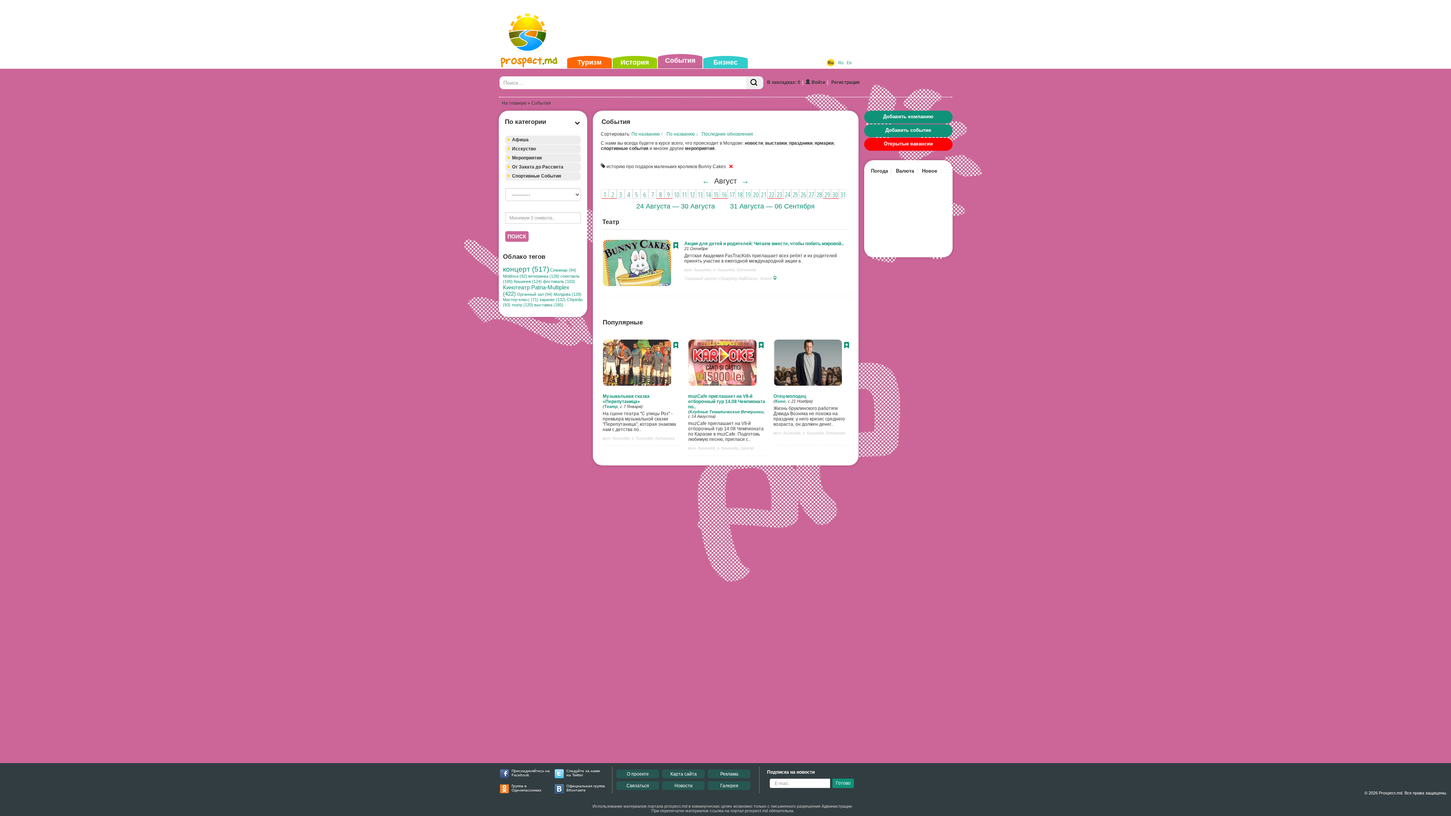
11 (684, 194)
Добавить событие (908, 130)
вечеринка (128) (543, 276)
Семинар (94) (563, 270)
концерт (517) (526, 269)
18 (740, 194)
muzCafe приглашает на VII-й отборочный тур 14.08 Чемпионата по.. (726, 402)
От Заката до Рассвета (537, 167)
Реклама (729, 774)
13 (700, 194)
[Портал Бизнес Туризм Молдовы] (529, 40)
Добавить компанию (908, 116)
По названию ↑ (647, 134)
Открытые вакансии (908, 144)
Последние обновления (727, 134)
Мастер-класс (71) (520, 299)
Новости (683, 785)
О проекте (638, 774)
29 (827, 194)
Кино (780, 401)
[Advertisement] (713, 28)
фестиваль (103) (559, 281)
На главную (514, 103)
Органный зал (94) (534, 294)
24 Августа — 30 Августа (675, 206)
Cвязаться (637, 785)
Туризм (589, 62)
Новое (929, 171)
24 (787, 194)
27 (811, 194)
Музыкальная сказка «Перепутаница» (626, 399)
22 (771, 194)
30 (835, 194)
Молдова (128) (568, 294)
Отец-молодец (789, 396)
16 (724, 194)
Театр (611, 406)
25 (795, 194)
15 (716, 194)
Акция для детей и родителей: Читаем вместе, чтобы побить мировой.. (763, 243)
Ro (840, 62)
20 (755, 194)
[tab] (543, 140)
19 (747, 194)
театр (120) (522, 305)
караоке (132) (553, 299)
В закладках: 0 (783, 82)
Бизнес (725, 62)
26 (803, 194)
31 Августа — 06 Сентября (772, 206)
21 (763, 194)
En (849, 62)
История (634, 62)
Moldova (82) (515, 276)
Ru (831, 62)
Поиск (516, 236)
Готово (843, 783)
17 (732, 194)
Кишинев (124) (528, 281)
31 (843, 194)
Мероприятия (527, 158)
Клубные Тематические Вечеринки (727, 412)
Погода (879, 171)
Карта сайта (683, 774)
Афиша (520, 139)
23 (779, 194)
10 (676, 194)
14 (708, 194)
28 (819, 194)
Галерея (729, 785)
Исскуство (524, 148)
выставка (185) (548, 305)
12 (692, 194)
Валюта (905, 171)
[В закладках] (676, 246)
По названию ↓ (682, 134)
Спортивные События (536, 176)
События (680, 60)
